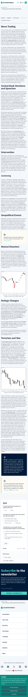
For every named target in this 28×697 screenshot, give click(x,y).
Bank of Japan (6, 161)
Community (5, 636)
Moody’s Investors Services (7, 315)
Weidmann (22, 118)
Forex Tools (5, 620)
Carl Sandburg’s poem (10, 412)
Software (4, 642)
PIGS (19, 433)
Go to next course (8, 560)
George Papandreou (11, 40)
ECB (7, 122)
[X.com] (14, 667)
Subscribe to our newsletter (14, 593)
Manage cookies (14, 690)
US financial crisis (6, 311)
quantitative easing (17, 102)
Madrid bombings (12, 357)
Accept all (14, 694)
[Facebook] (20, 667)
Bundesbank (3, 116)
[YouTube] (2, 667)
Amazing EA (6, 490)
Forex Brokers (5, 614)
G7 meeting (21, 35)
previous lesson (7, 240)
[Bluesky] (26, 667)
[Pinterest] (8, 667)
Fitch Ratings (18, 315)
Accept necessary (14, 687)
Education (4, 647)
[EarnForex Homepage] (7, 2)
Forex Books (5, 631)
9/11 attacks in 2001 (7, 341)
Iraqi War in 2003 (6, 344)
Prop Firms (5, 625)
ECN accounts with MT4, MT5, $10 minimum (11, 8)
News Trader (15, 490)
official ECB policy (18, 131)
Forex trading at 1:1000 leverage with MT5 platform (13, 602)
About (3, 653)
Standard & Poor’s (18, 311)
